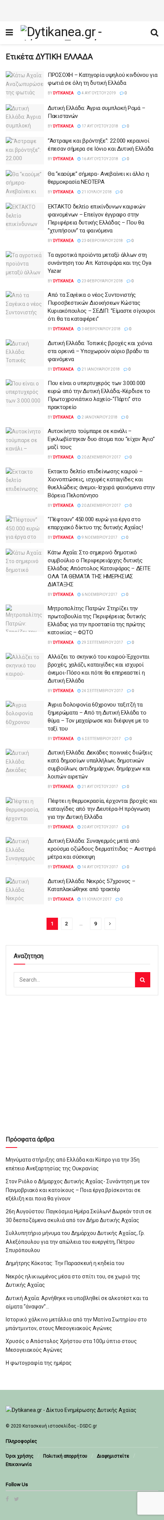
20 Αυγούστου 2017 (99, 827)
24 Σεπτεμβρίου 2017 (102, 691)
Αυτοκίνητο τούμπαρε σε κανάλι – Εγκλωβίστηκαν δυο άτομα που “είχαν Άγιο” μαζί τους (101, 439)
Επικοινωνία (19, 1464)
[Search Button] (142, 979)
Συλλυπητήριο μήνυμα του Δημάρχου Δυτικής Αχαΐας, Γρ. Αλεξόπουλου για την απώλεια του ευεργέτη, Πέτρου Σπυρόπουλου (75, 1241)
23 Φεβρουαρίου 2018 (102, 241)
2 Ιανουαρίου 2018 (99, 417)
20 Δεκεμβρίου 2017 (101, 457)
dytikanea (63, 93)
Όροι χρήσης (20, 1456)
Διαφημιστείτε (113, 1456)
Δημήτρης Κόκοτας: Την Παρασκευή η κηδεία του (65, 1263)
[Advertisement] (82, 9)
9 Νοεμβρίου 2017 (99, 537)
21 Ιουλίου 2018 (96, 192)
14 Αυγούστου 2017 (99, 867)
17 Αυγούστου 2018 (99, 126)
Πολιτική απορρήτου (65, 1456)
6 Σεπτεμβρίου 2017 (101, 739)
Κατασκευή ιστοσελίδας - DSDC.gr (60, 1426)
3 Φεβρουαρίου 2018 (101, 329)
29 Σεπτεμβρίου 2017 (102, 642)
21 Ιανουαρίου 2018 (100, 369)
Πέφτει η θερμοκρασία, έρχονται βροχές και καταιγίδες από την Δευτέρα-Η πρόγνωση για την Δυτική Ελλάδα (102, 808)
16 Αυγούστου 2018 (99, 159)
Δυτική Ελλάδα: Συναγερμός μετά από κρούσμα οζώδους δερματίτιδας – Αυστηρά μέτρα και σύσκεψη (102, 848)
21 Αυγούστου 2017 (99, 787)
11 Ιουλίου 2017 (96, 899)
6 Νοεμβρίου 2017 (99, 594)
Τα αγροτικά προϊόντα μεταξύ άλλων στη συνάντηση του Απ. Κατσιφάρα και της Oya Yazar (99, 262)
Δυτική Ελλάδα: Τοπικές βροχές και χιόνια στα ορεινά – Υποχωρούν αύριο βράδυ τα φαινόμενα (100, 351)
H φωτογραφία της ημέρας (39, 1363)
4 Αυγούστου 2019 (98, 93)
